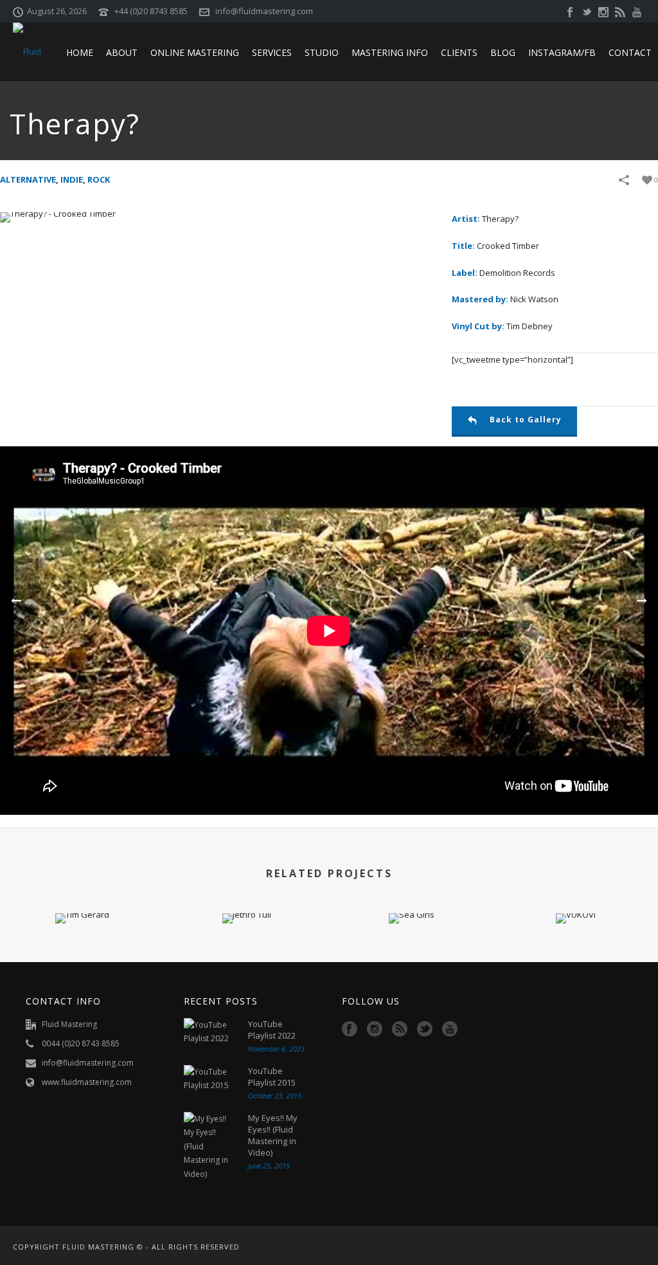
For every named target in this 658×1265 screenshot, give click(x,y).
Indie (71, 179)
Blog (502, 52)
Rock (98, 179)
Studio (322, 52)
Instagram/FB (562, 52)
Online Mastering (194, 52)
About (122, 52)
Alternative (28, 179)
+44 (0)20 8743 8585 (151, 11)
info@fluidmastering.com (264, 11)
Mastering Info (389, 52)
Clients (459, 52)
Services (272, 52)
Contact (630, 52)
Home (79, 52)
